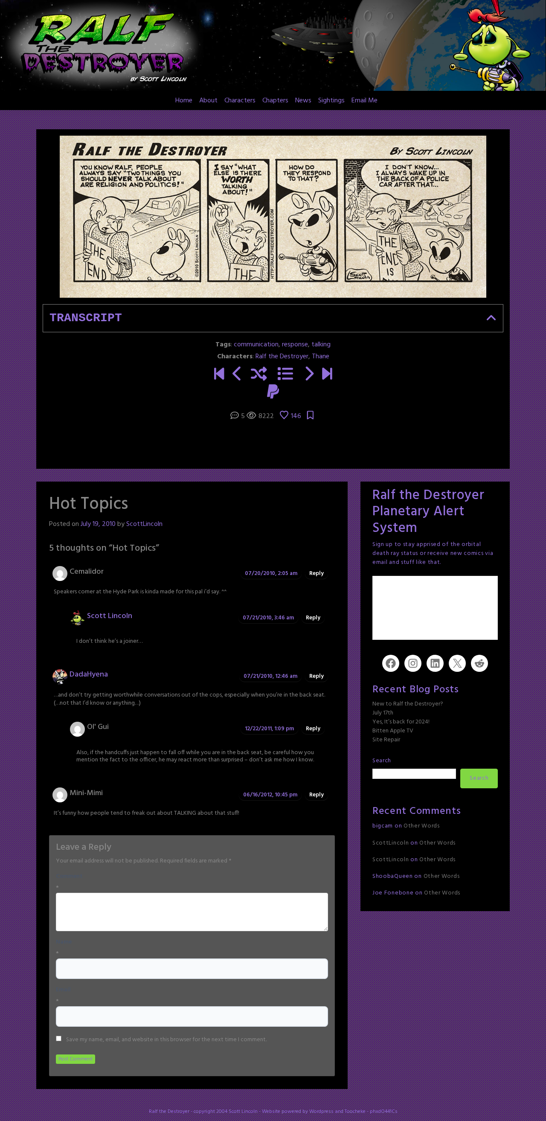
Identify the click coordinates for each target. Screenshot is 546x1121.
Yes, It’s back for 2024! (401, 722)
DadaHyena (89, 674)
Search (381, 760)
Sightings (331, 100)
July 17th (382, 713)
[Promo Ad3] (219, 375)
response (295, 344)
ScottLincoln (144, 524)
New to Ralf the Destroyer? (407, 704)
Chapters (275, 100)
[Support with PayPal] (273, 393)
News (303, 100)
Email (63, 990)
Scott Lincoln (109, 616)
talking (321, 344)
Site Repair (386, 740)
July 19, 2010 (98, 524)
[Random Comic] (259, 375)
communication (256, 344)
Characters (240, 100)
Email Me (364, 100)
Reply (316, 573)
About (208, 100)
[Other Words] (327, 375)
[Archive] (285, 375)
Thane (320, 356)
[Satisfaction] (309, 375)
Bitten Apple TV (392, 731)
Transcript (85, 318)
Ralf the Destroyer (282, 356)
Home (183, 100)
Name (64, 942)
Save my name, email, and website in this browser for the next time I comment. (166, 1040)
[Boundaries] (237, 375)
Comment (69, 876)
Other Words (422, 826)
